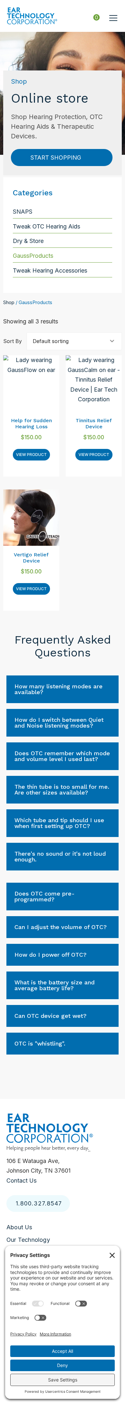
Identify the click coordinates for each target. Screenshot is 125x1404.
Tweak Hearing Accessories (50, 270)
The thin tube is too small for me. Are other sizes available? (61, 789)
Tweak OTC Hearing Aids (46, 226)
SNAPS (22, 211)
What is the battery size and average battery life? (54, 985)
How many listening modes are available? (58, 689)
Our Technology (28, 1239)
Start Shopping (55, 157)
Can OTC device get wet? (50, 1015)
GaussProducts (33, 255)
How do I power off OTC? (50, 954)
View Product (31, 454)
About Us (19, 1227)
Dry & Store (28, 240)
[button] (113, 18)
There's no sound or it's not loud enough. (60, 856)
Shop (8, 302)
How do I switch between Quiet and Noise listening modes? (59, 722)
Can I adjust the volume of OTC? (60, 927)
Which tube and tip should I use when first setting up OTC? (59, 823)
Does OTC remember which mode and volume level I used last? (62, 756)
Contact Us (21, 1180)
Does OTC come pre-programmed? (44, 896)
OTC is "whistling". (39, 1043)
